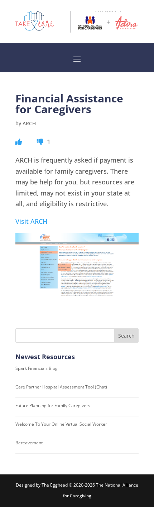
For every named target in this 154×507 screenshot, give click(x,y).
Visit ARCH (31, 221)
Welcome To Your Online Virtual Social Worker (61, 424)
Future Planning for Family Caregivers (52, 405)
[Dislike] (41, 141)
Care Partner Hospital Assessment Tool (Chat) (61, 387)
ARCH (29, 123)
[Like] (18, 141)
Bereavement (29, 443)
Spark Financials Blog (36, 368)
